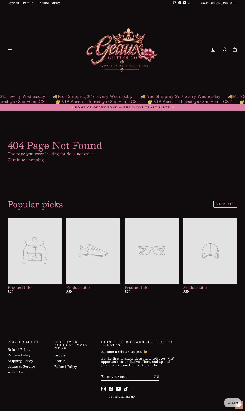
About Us (15, 372)
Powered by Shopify (122, 397)
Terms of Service (21, 366)
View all (225, 204)
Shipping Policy (20, 360)
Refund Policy (48, 2)
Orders (13, 2)
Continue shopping (26, 160)
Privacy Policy (19, 355)
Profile (28, 2)
